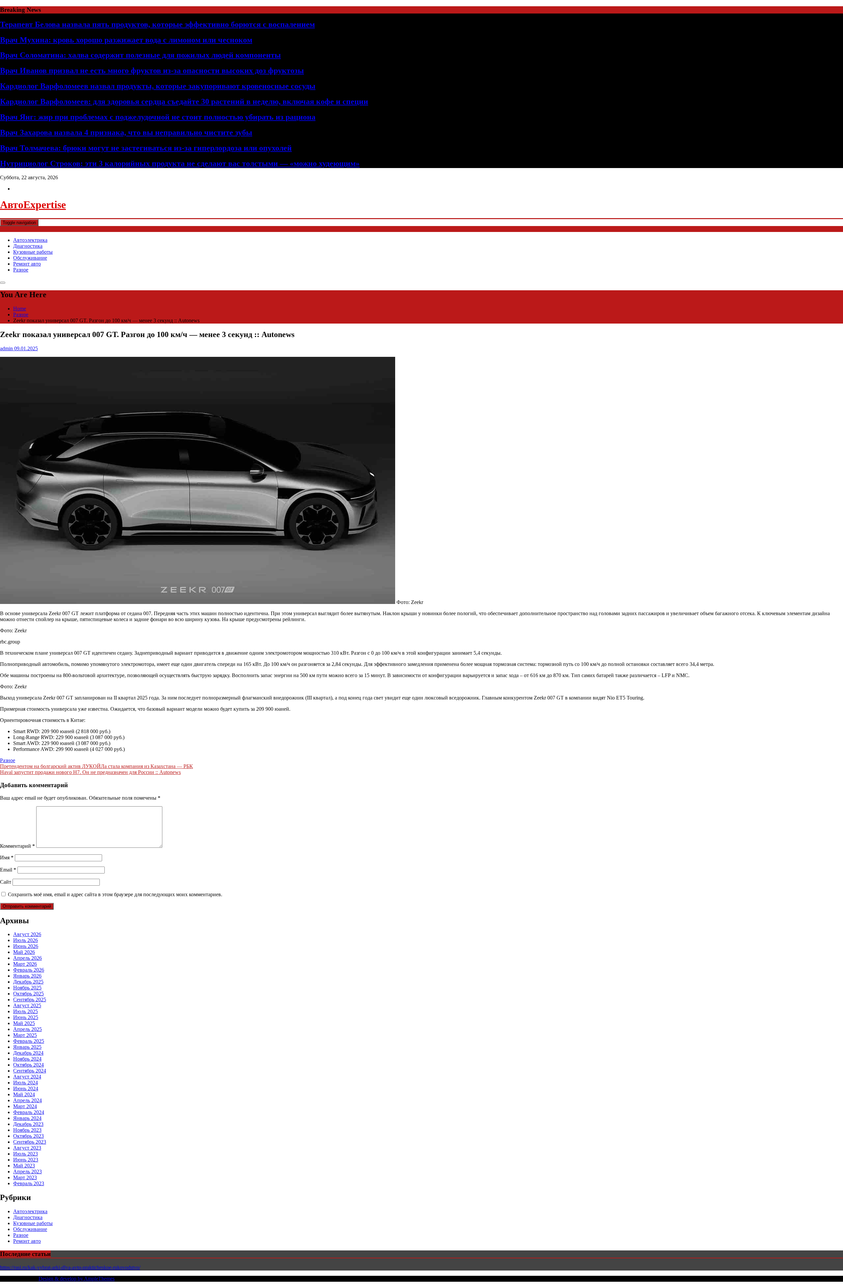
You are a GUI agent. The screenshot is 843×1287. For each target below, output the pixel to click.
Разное (20, 269)
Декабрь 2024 (28, 1053)
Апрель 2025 (27, 1029)
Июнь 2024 (25, 1088)
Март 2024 (25, 1106)
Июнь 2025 (25, 1017)
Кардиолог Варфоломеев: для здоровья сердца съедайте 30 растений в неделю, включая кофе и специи (184, 101)
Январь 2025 (27, 1047)
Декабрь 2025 (28, 982)
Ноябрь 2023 (27, 1130)
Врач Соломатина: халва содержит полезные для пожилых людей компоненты (140, 55)
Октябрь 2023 (28, 1136)
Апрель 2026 (27, 958)
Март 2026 (25, 964)
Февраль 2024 (28, 1112)
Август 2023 (27, 1148)
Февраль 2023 (28, 1183)
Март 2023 (25, 1177)
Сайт (5, 882)
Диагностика (27, 246)
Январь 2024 (27, 1118)
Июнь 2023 (25, 1159)
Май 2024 (24, 1094)
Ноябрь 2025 (27, 987)
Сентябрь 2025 (29, 999)
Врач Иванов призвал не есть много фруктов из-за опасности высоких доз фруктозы (152, 70)
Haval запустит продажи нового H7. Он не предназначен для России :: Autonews (90, 772)
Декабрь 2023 (28, 1124)
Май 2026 (24, 952)
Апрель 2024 (27, 1100)
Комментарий (17, 846)
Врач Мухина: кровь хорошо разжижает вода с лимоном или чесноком (126, 40)
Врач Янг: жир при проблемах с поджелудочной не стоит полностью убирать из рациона (157, 117)
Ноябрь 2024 (27, 1059)
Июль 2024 (25, 1082)
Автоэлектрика (30, 240)
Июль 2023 (25, 1154)
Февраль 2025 (28, 1041)
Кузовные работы (33, 252)
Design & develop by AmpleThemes (77, 1278)
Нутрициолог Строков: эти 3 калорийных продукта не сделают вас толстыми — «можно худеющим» (180, 163)
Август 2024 (27, 1076)
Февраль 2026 (28, 970)
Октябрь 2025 (28, 993)
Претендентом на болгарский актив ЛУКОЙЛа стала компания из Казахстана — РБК (96, 766)
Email (8, 869)
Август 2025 (27, 1005)
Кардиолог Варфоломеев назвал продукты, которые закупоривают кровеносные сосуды (157, 86)
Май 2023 (24, 1165)
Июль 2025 (25, 1011)
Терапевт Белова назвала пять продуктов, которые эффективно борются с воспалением (157, 24)
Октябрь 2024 (28, 1065)
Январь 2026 (27, 976)
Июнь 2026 (25, 946)
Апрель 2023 (27, 1171)
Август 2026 (27, 934)
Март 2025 (25, 1035)
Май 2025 (24, 1023)
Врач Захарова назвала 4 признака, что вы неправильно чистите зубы (126, 132)
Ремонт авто (27, 264)
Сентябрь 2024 (29, 1070)
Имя (7, 857)
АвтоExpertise (33, 205)
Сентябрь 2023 (29, 1142)
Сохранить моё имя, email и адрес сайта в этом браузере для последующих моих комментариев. (115, 894)
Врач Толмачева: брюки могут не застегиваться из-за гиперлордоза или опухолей (146, 148)
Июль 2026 (25, 940)
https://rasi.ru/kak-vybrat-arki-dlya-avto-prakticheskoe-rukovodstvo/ (70, 1267)
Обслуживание (30, 258)
